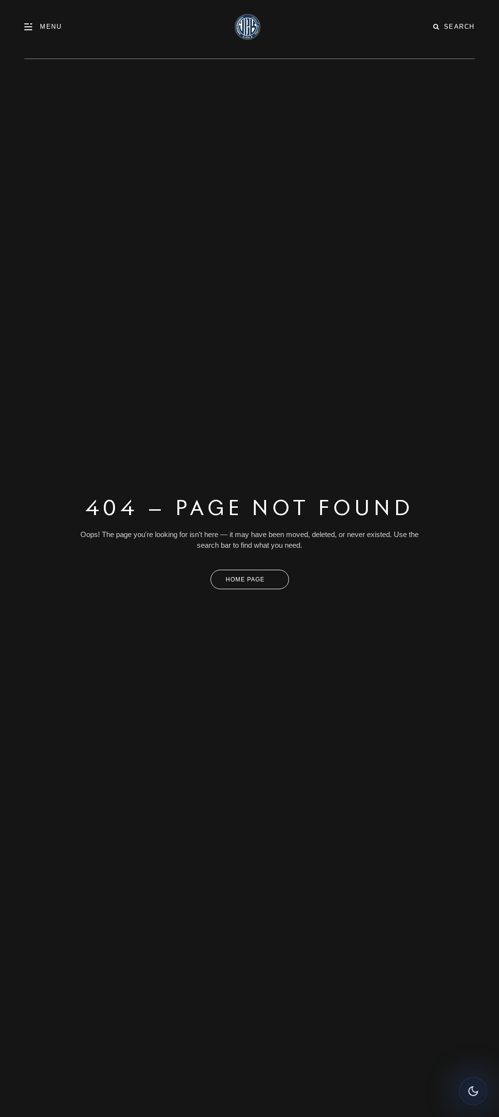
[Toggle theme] (473, 1091)
